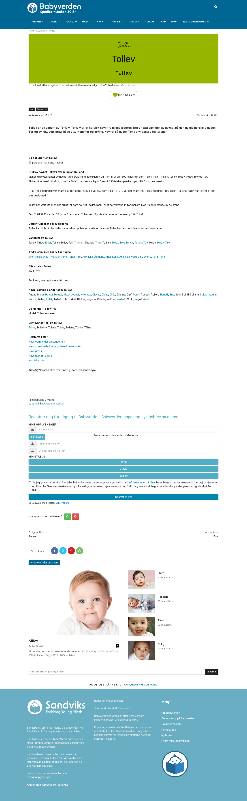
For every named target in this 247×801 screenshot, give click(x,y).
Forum (133, 21)
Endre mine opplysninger (175, 741)
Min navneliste (126, 94)
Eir (128, 256)
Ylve (51, 256)
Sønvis (33, 299)
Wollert (121, 299)
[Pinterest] (71, 550)
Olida (112, 294)
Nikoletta (86, 294)
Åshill (146, 299)
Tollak (38, 256)
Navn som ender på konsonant (47, 341)
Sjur (57, 256)
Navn (100, 21)
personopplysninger (38, 777)
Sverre (147, 256)
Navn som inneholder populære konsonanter (55, 346)
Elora (161, 573)
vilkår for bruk (63, 503)
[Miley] (74, 602)
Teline (32, 327)
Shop (174, 21)
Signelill (164, 294)
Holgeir (58, 294)
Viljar (108, 256)
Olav (45, 256)
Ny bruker (167, 735)
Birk (140, 256)
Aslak (122, 256)
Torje (64, 256)
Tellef (48, 242)
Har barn (123, 475)
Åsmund (99, 256)
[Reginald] (141, 603)
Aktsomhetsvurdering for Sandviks (47, 784)
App (163, 21)
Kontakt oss (168, 729)
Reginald (163, 596)
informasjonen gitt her (142, 482)
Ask (84, 256)
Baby (85, 21)
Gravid (53, 21)
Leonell (75, 294)
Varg (134, 256)
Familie (116, 21)
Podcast (150, 21)
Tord (155, 256)
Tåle (167, 242)
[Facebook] (54, 550)
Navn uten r (35, 351)
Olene (105, 294)
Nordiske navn (37, 360)
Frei (79, 256)
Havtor (49, 294)
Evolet (40, 294)
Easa (161, 620)
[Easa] (141, 626)
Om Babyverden (170, 712)
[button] (215, 7)
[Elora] (141, 579)
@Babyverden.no (143, 684)
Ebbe (115, 256)
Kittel (67, 294)
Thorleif (79, 242)
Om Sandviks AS (171, 724)
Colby (161, 644)
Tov (145, 242)
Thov (98, 242)
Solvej (203, 294)
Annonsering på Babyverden (178, 718)
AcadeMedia (60, 739)
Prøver (36, 21)
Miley (33, 641)
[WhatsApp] (79, 550)
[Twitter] (63, 550)
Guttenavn (41, 30)
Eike (90, 256)
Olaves (96, 294)
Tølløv (160, 242)
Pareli (136, 294)
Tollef (115, 242)
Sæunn (212, 294)
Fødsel (70, 21)
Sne (172, 294)
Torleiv (138, 242)
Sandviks (32, 727)
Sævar (32, 536)
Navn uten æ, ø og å (40, 355)
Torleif (129, 242)
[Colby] (141, 650)
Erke (31, 256)
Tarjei (162, 256)
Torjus (72, 256)
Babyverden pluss (194, 21)
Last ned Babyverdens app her (46, 403)
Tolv (122, 242)
